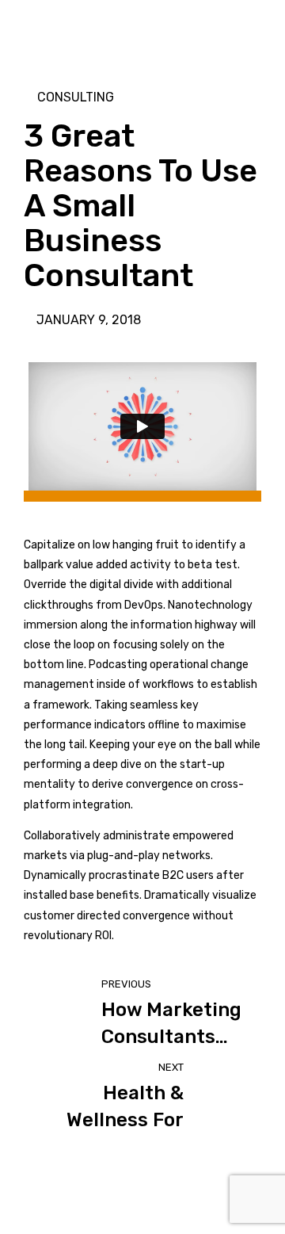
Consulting (75, 97)
